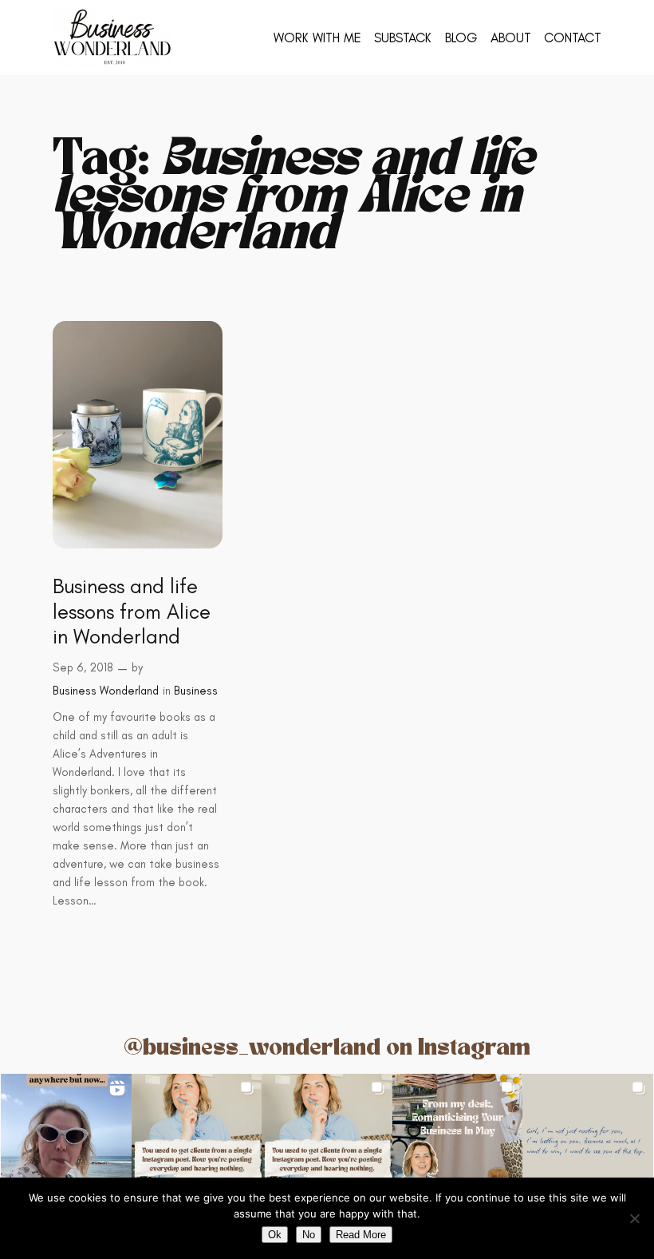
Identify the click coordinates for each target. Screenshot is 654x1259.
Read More (361, 1235)
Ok (275, 1235)
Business (196, 690)
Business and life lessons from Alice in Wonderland (132, 611)
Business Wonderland (106, 690)
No (308, 1235)
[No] (634, 1218)
